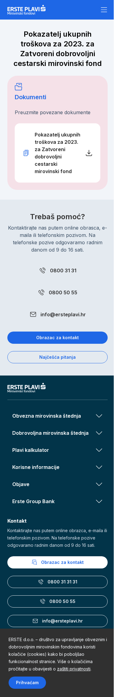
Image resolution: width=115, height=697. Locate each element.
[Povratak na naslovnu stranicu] (26, 10)
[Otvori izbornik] (104, 9)
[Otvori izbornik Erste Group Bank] (99, 501)
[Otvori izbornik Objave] (99, 484)
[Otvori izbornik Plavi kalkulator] (99, 450)
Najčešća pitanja (57, 357)
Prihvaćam (27, 682)
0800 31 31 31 (62, 581)
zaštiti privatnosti (73, 668)
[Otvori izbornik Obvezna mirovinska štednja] (99, 415)
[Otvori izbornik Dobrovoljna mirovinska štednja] (99, 433)
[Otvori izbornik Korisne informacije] (99, 467)
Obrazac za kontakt (57, 337)
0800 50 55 (63, 292)
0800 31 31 (63, 270)
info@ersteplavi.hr (63, 314)
